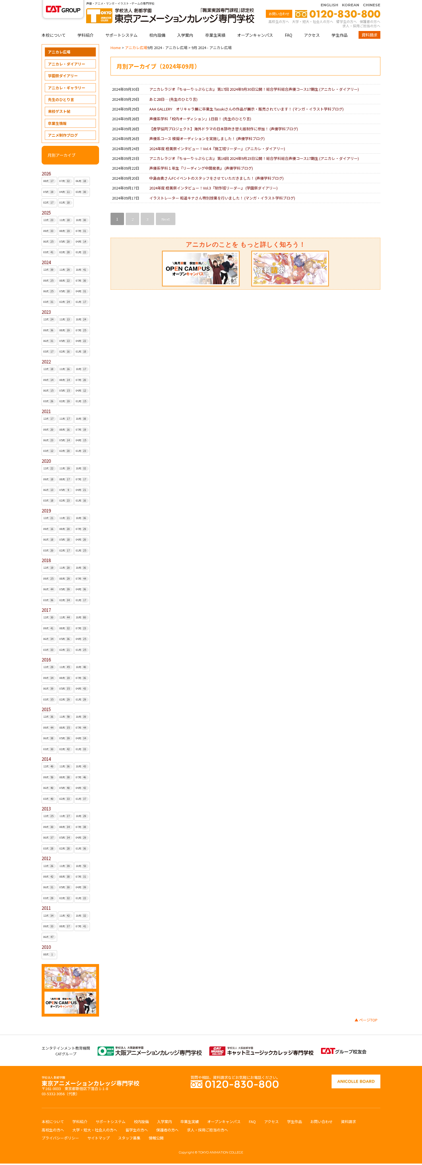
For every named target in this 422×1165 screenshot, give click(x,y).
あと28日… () (173, 99)
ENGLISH (329, 5)
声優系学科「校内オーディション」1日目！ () (200, 118)
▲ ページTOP (366, 1020)
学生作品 (340, 35)
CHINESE (371, 5)
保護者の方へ (370, 21)
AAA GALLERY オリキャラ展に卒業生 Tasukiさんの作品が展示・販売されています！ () (246, 109)
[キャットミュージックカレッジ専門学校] (261, 1049)
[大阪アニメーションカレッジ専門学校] (150, 1049)
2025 (46, 213)
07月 (64, 181)
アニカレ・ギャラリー (66, 87)
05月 (48, 192)
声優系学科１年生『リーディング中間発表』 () (201, 168)
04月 (64, 192)
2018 (46, 560)
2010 (46, 947)
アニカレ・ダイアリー (66, 64)
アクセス (312, 35)
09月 (48, 231)
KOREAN (350, 5)
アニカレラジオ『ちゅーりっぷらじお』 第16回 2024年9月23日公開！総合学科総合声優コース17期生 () (254, 158)
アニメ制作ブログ (63, 135)
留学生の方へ (346, 21)
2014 (46, 759)
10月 (81, 220)
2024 (46, 262)
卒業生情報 (57, 123)
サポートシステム (121, 35)
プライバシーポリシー (60, 1138)
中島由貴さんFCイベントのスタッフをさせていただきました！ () (216, 178)
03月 (81, 192)
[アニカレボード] (356, 1077)
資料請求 (369, 35)
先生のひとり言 (61, 99)
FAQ (288, 35)
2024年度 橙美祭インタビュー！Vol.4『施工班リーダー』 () (217, 148)
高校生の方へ (278, 21)
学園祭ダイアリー (63, 75)
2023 (46, 312)
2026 (46, 174)
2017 (46, 610)
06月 (81, 181)
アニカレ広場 (59, 52)
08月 (48, 181)
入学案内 (185, 35)
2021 (46, 411)
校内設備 (157, 35)
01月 (64, 202)
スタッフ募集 (129, 1138)
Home (116, 47)
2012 (46, 858)
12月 (48, 220)
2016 (46, 660)
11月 (64, 220)
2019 (46, 511)
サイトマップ (98, 1138)
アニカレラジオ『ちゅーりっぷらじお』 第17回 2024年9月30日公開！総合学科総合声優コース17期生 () (254, 89)
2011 (46, 908)
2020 (46, 461)
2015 (46, 709)
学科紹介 (86, 35)
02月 (48, 202)
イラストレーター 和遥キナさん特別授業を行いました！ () (222, 198)
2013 (46, 809)
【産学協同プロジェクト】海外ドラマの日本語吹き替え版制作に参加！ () (223, 128)
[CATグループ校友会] (343, 1050)
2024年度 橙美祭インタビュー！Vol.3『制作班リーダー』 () (213, 188)
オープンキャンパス (255, 35)
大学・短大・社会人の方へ (312, 21)
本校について (54, 35)
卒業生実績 (215, 35)
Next (166, 219)
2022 (46, 362)
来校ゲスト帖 (59, 111)
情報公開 (156, 1138)
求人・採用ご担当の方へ (361, 25)
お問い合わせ (279, 13)
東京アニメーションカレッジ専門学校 (90, 1081)
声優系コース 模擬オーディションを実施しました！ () (207, 138)
